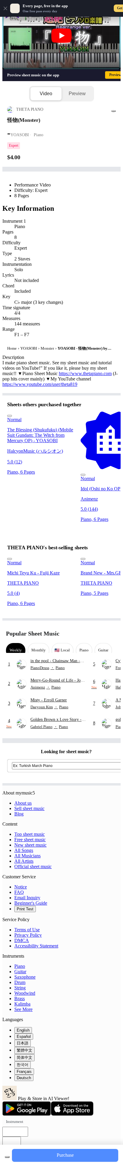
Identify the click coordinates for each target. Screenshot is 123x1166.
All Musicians (27, 855)
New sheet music (30, 844)
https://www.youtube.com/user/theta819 (39, 384)
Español (24, 1036)
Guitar (20, 971)
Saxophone (25, 976)
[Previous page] (101, 633)
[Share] (113, 111)
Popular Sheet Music (32, 633)
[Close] (5, 8)
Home (12, 348)
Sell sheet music (29, 808)
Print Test (25, 909)
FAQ (19, 892)
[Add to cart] (7, 1157)
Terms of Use (27, 929)
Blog (19, 813)
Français (24, 1071)
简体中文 (24, 1057)
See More (23, 1009)
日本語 (22, 1043)
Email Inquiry (27, 897)
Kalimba (22, 1003)
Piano (19, 966)
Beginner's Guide (30, 903)
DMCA (21, 940)
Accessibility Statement (36, 945)
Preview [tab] (77, 93)
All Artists (23, 861)
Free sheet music (30, 839)
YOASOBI (28, 348)
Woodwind (24, 993)
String (20, 987)
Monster (47, 348)
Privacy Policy (28, 935)
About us (23, 803)
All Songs (23, 850)
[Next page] (112, 633)
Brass (19, 998)
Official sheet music (33, 866)
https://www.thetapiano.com (85, 373)
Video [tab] (46, 93)
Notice (20, 886)
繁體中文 (24, 1050)
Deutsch (24, 1078)
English (23, 1030)
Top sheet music (29, 834)
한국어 (22, 1064)
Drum (19, 982)
